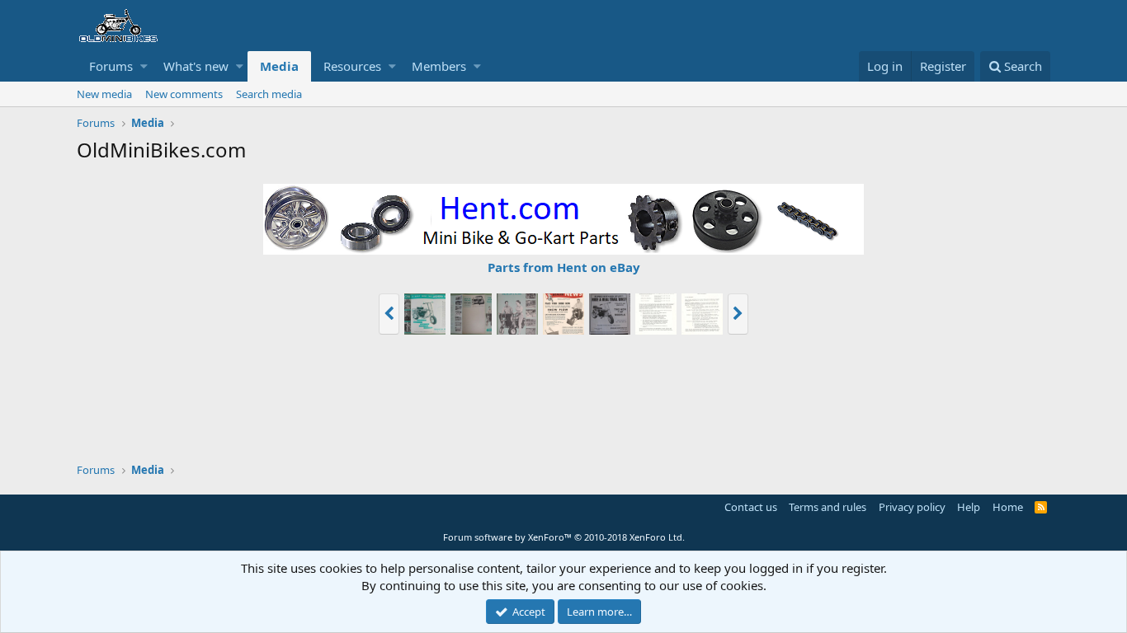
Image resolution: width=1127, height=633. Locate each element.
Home (1008, 506)
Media (279, 66)
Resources (352, 66)
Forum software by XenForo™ (564, 537)
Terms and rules (827, 506)
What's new (196, 66)
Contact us (750, 506)
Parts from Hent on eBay (564, 267)
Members (439, 66)
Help (968, 506)
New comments (184, 94)
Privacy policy (912, 506)
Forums (111, 66)
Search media (269, 94)
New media (104, 94)
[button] (144, 66)
